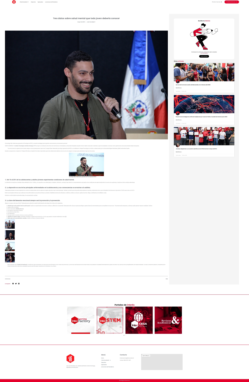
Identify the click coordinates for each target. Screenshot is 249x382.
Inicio (102, 358)
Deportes (103, 362)
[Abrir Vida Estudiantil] (28, 2)
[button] (13, 283)
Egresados (104, 364)
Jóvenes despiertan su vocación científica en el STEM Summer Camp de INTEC (196, 149)
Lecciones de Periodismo (107, 367)
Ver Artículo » (179, 87)
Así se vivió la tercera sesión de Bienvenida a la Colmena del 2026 (193, 85)
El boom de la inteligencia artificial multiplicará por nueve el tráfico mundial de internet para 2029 (201, 117)
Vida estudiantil (105, 360)
